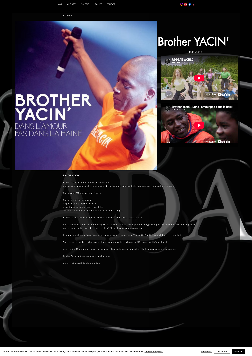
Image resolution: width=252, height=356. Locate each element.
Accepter (238, 351)
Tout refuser (222, 351)
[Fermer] (248, 351)
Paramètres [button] (206, 351)
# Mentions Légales (154, 351)
